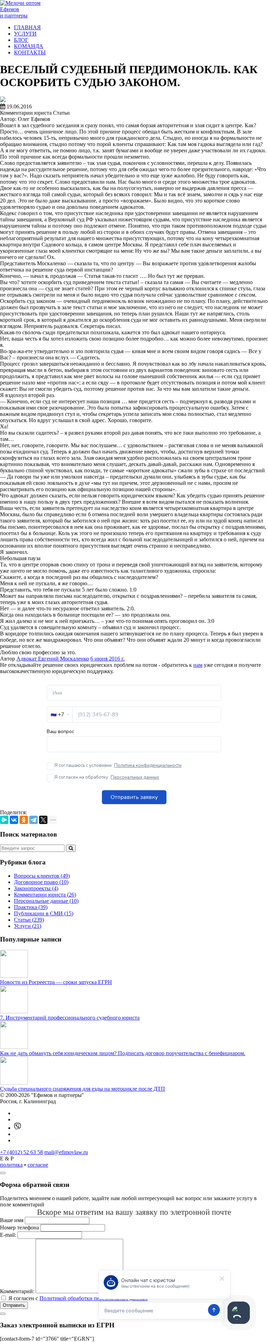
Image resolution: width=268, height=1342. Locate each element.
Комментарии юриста (45, 895)
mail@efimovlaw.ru (66, 1152)
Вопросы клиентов (42, 876)
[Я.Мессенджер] (4, 820)
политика (11, 1165)
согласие (38, 1165)
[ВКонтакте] (14, 820)
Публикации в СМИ (43, 913)
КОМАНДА (28, 46)
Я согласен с (78, 1298)
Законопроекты (36, 888)
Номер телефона (19, 1227)
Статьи (29, 920)
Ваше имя (11, 1220)
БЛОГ (21, 40)
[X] (43, 820)
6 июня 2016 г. (107, 659)
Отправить (14, 1305)
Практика (30, 907)
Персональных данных (135, 777)
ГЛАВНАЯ (27, 27)
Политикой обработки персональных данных (93, 1298)
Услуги (27, 926)
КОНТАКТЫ (30, 52)
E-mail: (8, 1235)
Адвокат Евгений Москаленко (52, 659)
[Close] (3, 1173)
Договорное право (41, 882)
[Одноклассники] (24, 820)
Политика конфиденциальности (147, 765)
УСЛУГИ (25, 34)
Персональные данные (46, 901)
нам (197, 665)
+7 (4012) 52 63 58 (21, 1152)
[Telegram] (33, 820)
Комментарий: (17, 1291)
